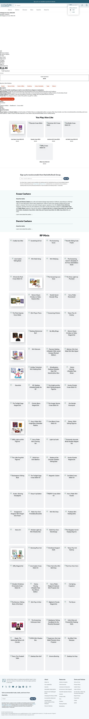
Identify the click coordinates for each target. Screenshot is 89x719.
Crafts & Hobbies (4, 105)
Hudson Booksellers (39, 86)
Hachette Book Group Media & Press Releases (49, 702)
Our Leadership (48, 684)
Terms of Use (77, 682)
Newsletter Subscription (50, 689)
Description (3, 88)
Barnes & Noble (11, 86)
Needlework (13, 105)
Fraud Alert (76, 698)
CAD (73, 12)
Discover (25, 10)
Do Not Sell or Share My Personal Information (79, 692)
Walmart (54, 86)
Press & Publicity (48, 706)
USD (73, 10)
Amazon (3, 86)
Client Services (62, 684)
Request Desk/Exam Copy (7, 99)
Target (48, 86)
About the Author (4, 110)
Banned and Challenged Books (50, 692)
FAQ (60, 699)
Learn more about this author (23, 214)
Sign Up (66, 178)
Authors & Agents (63, 682)
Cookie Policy (77, 687)
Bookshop (29, 86)
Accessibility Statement (49, 698)
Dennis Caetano (24, 221)
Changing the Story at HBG (50, 695)
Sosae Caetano (5, 53)
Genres (10, 10)
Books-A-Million (21, 86)
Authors (17, 10)
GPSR (75, 703)
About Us (46, 10)
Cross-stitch (20, 105)
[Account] (82, 5)
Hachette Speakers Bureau (65, 691)
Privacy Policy (77, 684)
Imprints (38, 10)
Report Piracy (77, 695)
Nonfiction (2, 102)
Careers (61, 694)
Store (31, 10)
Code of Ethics (77, 689)
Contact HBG (62, 696)
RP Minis (2, 63)
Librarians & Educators (64, 687)
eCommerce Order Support (65, 689)
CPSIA (75, 700)
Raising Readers (63, 703)
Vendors (61, 701)
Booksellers (62, 706)
